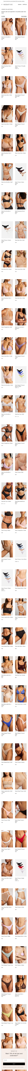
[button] (2, 4)
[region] (14, 1)
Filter (3, 16)
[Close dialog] (25, 1050)
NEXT (14, 1064)
